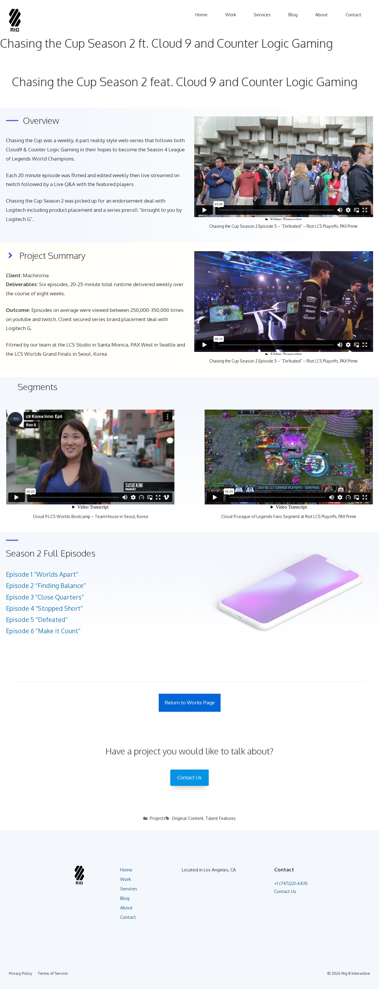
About (321, 14)
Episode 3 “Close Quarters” (45, 597)
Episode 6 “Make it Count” (43, 631)
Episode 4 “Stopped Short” (44, 608)
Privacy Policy (20, 973)
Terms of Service (53, 973)
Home (201, 14)
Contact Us (285, 891)
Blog (293, 14)
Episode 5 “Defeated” (37, 619)
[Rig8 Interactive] (15, 20)
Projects (158, 818)
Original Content (187, 818)
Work (230, 14)
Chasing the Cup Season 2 (35, 201)
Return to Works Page (190, 702)
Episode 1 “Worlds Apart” (42, 574)
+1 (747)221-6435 (291, 883)
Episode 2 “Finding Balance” (46, 585)
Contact (353, 14)
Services (262, 14)
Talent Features (220, 818)
